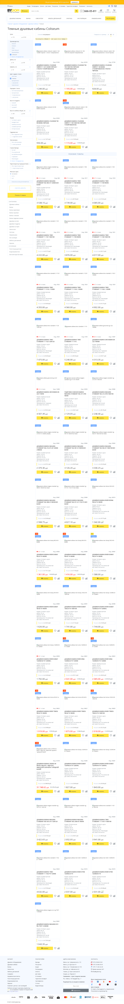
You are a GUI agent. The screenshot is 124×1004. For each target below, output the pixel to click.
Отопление (12, 246)
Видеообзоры (39, 986)
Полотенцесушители (13, 978)
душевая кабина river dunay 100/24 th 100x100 (75, 608)
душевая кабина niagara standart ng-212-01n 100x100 (102, 393)
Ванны (28, 18)
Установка (62, 6)
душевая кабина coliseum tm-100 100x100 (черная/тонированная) (75, 67)
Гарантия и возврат (72, 6)
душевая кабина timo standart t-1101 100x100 (45, 236)
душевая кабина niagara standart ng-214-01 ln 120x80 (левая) (47, 448)
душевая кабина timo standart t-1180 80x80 (72, 182)
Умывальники (96, 18)
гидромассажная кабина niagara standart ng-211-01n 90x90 (75, 394)
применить (74, 2)
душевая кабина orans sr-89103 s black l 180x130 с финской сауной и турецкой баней (48, 766)
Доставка (48, 6)
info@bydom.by (97, 971)
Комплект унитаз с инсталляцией (17, 986)
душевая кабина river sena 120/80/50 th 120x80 (102, 660)
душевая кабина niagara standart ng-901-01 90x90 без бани (75, 448)
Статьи (37, 983)
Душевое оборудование (14, 962)
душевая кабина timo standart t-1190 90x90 (72, 236)
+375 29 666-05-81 (97, 962)
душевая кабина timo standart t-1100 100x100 (101, 236)
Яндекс (16, 991)
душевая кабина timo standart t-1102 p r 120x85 (46, 873)
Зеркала (10, 983)
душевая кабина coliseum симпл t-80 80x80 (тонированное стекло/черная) (102, 68)
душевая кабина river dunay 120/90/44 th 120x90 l (103, 764)
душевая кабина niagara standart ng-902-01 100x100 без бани (103, 448)
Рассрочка (55, 6)
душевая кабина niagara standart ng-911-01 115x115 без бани (75, 502)
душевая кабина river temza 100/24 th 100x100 (103, 712)
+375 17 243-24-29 (98, 967)
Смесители (39, 18)
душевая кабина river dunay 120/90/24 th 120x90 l (75, 764)
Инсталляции (81, 18)
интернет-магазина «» (21, 988)
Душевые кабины (15, 18)
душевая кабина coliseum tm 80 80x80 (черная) (47, 122)
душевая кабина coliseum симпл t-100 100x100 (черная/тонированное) (75, 123)
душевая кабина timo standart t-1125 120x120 (45, 340)
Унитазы (69, 18)
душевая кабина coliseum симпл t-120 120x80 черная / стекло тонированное (47, 67)
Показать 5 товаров (20, 195)
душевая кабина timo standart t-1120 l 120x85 (73, 288)
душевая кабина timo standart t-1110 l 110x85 (46, 288)
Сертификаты (39, 981)
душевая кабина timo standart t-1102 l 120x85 (101, 288)
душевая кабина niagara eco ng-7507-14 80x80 (47, 925)
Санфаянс (10, 974)
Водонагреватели (13, 981)
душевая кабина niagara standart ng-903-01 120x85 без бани (48, 183)
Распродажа (35, 6)
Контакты (89, 6)
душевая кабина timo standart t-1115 (72, 340)
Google (11, 991)
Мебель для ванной (54, 18)
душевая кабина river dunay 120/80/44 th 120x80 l (47, 660)
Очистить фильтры (20, 188)
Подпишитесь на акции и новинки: (74, 982)
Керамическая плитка (14, 976)
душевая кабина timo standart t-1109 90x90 (100, 182)
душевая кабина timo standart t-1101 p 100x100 (101, 820)
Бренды (37, 962)
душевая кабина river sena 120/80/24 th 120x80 (74, 660)
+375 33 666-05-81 (98, 964)
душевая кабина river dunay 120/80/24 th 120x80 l (103, 608)
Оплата (42, 6)
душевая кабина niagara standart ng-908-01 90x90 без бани (47, 502)
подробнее (65, 2)
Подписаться (76, 990)
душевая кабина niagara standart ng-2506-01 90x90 (74, 820)
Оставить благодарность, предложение (102, 989)
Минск (11, 6)
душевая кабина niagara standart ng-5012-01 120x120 (47, 820)
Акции (28, 6)
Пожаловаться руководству (99, 991)
